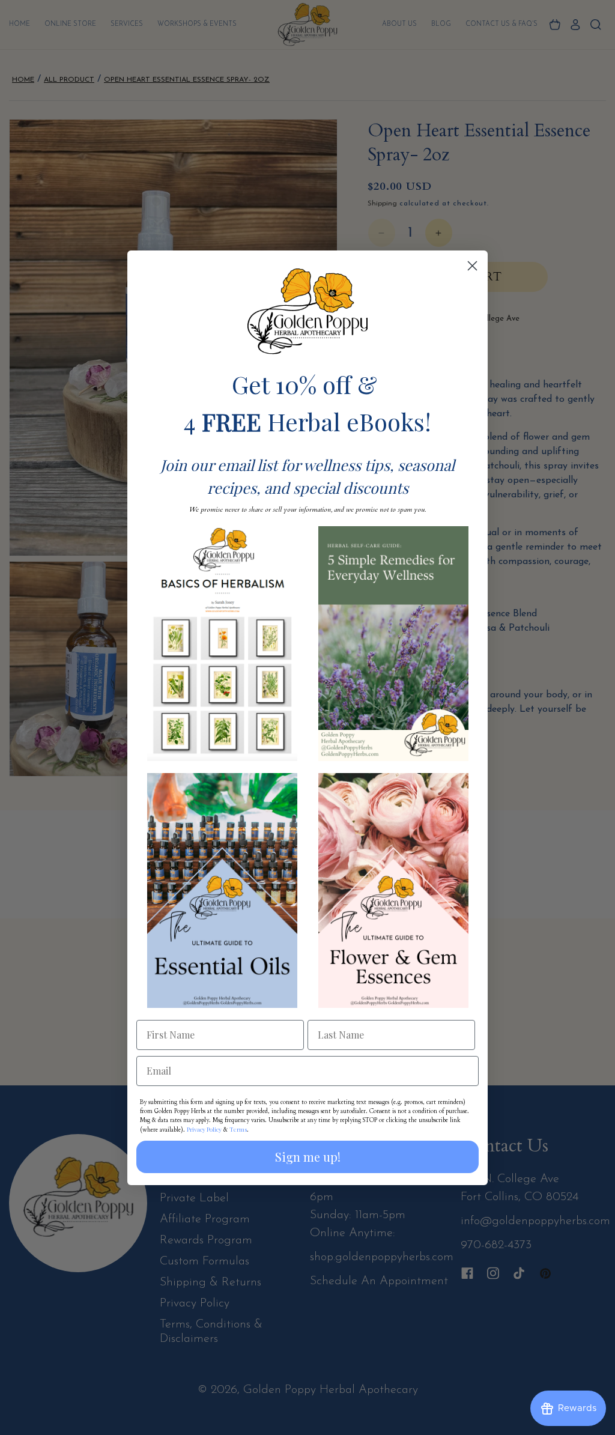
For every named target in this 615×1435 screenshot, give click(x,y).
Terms (238, 1129)
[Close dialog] (472, 265)
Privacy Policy (204, 1129)
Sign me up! (308, 1156)
